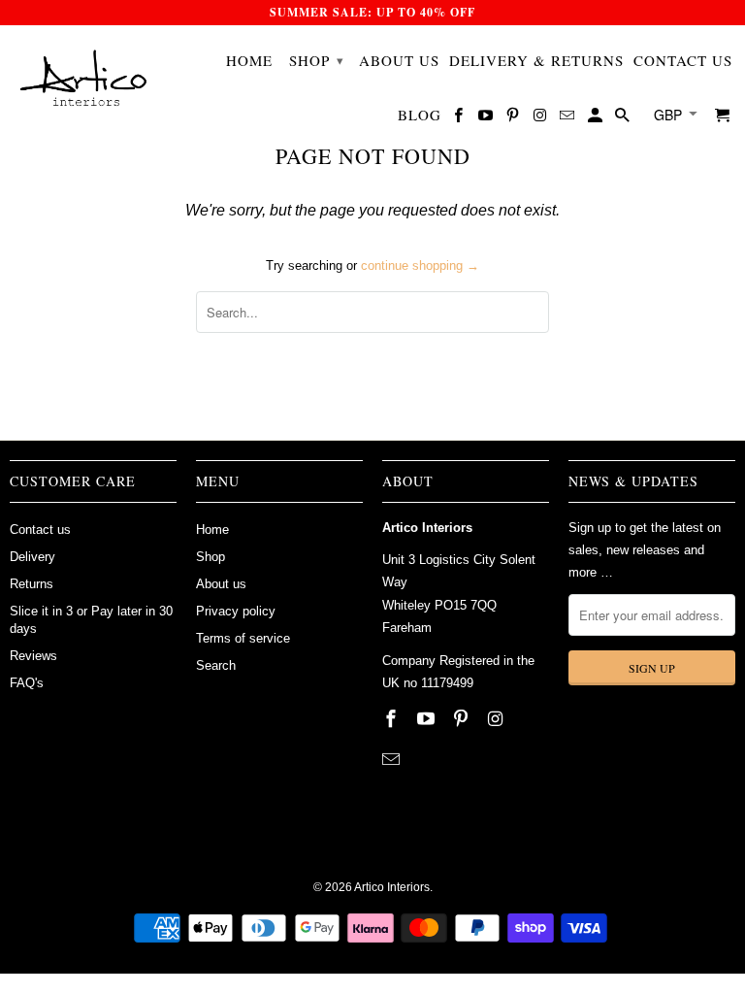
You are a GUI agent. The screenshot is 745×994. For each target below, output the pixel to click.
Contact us (682, 60)
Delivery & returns (536, 60)
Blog (419, 115)
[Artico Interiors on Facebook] (460, 118)
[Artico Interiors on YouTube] (487, 118)
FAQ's (27, 683)
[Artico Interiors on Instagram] (541, 118)
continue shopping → (420, 265)
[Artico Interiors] (85, 82)
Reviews (33, 655)
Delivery (32, 556)
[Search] (623, 118)
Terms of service (243, 638)
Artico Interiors (392, 887)
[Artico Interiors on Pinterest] (514, 118)
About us (399, 60)
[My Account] (596, 118)
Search (216, 665)
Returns (31, 584)
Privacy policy (235, 611)
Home (249, 60)
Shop (316, 60)
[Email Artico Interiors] (568, 118)
